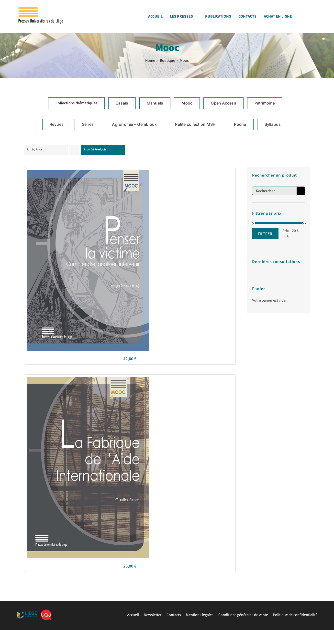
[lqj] (46, 611)
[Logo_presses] (41, 9)
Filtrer (265, 233)
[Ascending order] (74, 150)
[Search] (315, 18)
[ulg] (27, 612)
